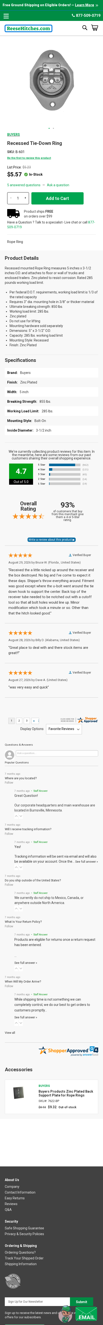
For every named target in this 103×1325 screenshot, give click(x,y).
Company (12, 1187)
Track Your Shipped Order (24, 1258)
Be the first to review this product (29, 158)
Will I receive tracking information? (28, 829)
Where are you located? (21, 778)
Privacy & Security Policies (24, 1234)
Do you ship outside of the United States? (33, 880)
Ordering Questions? (20, 1252)
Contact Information (20, 1192)
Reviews (11, 1204)
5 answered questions (23, 185)
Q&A (8, 1210)
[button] (49, 128)
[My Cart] (94, 28)
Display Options (32, 729)
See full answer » (86, 861)
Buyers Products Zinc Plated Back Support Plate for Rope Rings (66, 1093)
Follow (9, 782)
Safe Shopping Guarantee (24, 1228)
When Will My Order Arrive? (23, 981)
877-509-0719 (87, 15)
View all (10, 1032)
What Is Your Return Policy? (23, 921)
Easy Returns (15, 1198)
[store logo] (28, 28)
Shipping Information (21, 1264)
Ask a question (58, 185)
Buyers (13, 134)
